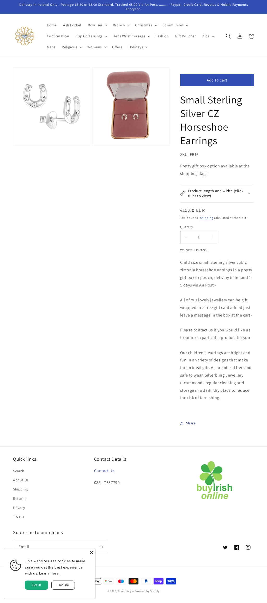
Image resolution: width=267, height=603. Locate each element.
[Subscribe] (101, 547)
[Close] (91, 552)
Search (19, 471)
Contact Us (104, 470)
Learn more (49, 573)
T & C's (18, 516)
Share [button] (191, 423)
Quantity (186, 227)
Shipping (206, 218)
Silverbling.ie (126, 591)
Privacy (19, 507)
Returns (19, 498)
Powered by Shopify (147, 591)
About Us (21, 480)
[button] (97, 25)
